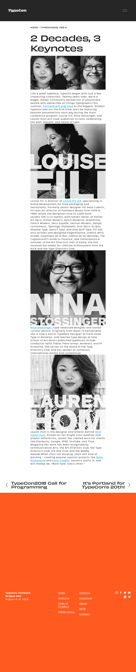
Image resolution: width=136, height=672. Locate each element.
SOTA (82, 608)
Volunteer (85, 598)
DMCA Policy (66, 612)
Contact (84, 614)
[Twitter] (125, 592)
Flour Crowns (60, 460)
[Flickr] (125, 597)
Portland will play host (58, 106)
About (83, 603)
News (34, 27)
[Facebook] (120, 592)
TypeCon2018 (49, 27)
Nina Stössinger (41, 327)
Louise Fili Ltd (72, 201)
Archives (63, 598)
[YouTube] (129, 592)
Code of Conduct (63, 605)
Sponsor (84, 593)
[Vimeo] (129, 597)
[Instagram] (116, 592)
